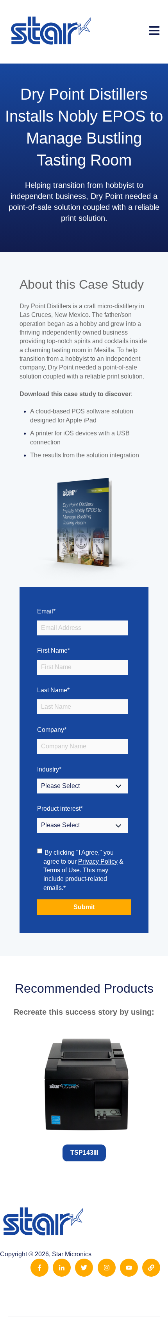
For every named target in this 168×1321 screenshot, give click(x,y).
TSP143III (84, 1152)
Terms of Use (61, 870)
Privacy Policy (98, 861)
